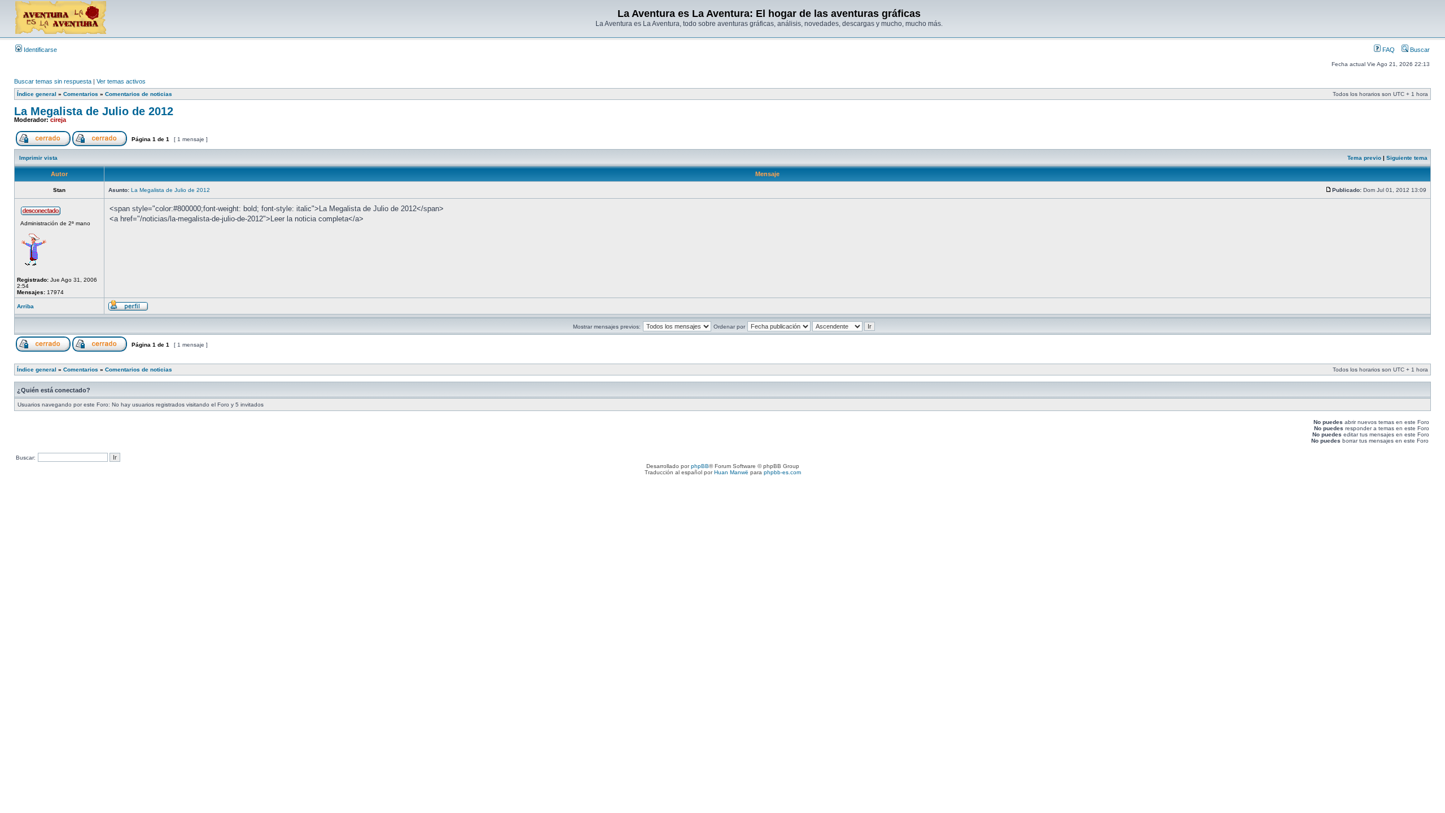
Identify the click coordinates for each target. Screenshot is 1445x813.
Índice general (36, 94)
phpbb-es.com (782, 472)
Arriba (25, 306)
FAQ (1388, 49)
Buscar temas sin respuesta (52, 81)
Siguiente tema (1407, 158)
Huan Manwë (731, 472)
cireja (58, 119)
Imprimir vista (38, 158)
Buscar (1419, 49)
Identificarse (39, 49)
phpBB (700, 466)
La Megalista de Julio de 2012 (93, 111)
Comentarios (80, 94)
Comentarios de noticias (138, 94)
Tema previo (1364, 158)
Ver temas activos (121, 81)
